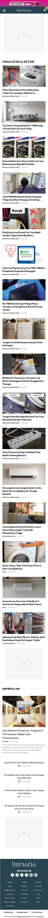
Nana (4, 572)
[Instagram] (17, 875)
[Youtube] (31, 875)
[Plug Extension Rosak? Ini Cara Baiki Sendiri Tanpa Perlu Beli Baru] (24, 218)
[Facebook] (12, 875)
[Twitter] (22, 875)
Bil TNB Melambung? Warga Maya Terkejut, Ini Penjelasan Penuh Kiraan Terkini (22, 306)
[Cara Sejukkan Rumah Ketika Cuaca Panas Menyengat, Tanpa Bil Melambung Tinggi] (24, 513)
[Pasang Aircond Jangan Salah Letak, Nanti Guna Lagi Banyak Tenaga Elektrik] (24, 474)
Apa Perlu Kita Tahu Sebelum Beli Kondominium (24, 762)
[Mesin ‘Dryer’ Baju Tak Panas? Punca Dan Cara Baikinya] (24, 551)
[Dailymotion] (36, 875)
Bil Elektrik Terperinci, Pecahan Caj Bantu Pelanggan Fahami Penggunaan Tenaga (23, 380)
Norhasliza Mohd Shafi (10, 96)
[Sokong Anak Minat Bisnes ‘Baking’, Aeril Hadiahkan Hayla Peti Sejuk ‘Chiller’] (24, 623)
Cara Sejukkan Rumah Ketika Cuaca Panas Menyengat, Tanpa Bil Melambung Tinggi (21, 529)
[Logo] (24, 10)
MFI (19, 766)
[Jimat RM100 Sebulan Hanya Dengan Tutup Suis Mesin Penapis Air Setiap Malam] (24, 183)
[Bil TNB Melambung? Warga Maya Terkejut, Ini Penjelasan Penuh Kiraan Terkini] (24, 290)
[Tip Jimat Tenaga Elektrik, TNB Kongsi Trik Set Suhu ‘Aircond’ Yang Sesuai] (24, 111)
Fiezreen (5, 741)
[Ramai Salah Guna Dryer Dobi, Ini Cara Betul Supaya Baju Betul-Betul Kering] (24, 147)
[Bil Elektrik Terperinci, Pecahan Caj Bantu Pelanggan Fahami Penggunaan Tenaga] (24, 364)
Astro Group (40, 916)
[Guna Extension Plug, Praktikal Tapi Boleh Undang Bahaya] (24, 438)
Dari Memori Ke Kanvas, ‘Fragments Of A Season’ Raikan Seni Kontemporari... (22, 734)
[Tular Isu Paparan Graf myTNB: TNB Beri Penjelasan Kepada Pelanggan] (24, 254)
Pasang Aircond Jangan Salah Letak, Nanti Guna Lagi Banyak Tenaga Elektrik (22, 490)
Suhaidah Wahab (8, 536)
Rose (4, 607)
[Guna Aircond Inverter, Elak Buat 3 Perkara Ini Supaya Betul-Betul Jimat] (24, 587)
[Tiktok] (26, 875)
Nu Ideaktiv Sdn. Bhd (22, 916)
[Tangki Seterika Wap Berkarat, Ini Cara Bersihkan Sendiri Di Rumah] (24, 402)
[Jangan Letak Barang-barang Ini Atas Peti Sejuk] (24, 328)
